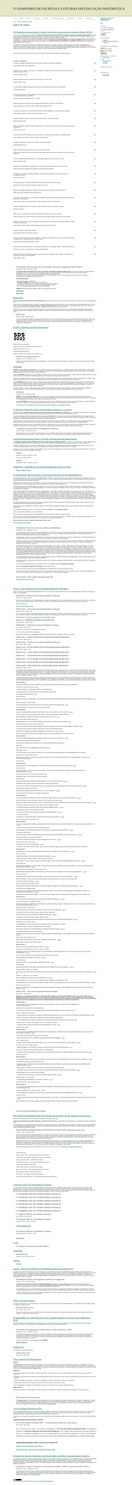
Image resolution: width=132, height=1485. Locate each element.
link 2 (51, 689)
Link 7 (58, 716)
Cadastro (37, 18)
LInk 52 (44, 957)
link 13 (78, 1070)
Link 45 (76, 919)
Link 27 (18, 825)
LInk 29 (80, 834)
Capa (14, 18)
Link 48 (18, 935)
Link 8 (69, 721)
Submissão (70, 18)
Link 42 (35, 905)
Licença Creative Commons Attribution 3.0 (43, 1481)
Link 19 (66, 781)
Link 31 (42, 844)
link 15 (50, 1079)
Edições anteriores (57, 18)
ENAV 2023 (18, 298)
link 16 (43, 1090)
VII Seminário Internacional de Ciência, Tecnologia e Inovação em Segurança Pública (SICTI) (52, 32)
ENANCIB (17, 1251)
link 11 (90, 1059)
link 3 (36, 694)
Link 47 (63, 929)
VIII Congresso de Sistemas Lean (27, 1359)
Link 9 (81, 726)
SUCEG (16, 1260)
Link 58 (23, 988)
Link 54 (72, 967)
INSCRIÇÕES (19, 293)
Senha (102, 30)
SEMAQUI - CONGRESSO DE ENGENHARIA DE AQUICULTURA (42, 467)
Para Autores (106, 75)
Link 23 (94, 802)
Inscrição (80, 18)
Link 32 (73, 851)
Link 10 (62, 731)
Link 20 (84, 786)
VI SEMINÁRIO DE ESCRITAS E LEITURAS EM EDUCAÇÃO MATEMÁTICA (47, 475)
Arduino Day (18, 1347)
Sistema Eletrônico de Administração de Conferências (107, 19)
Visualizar (105, 40)
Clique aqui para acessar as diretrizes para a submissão (35, 1449)
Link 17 (30, 771)
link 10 (90, 1052)
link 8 (79, 1042)
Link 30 (59, 839)
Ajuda (101, 23)
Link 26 (62, 816)
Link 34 (83, 861)
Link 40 (36, 892)
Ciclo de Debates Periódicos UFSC (27, 1408)
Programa (89, 18)
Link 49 (59, 939)
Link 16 (74, 765)
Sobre (21, 18)
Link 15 (29, 758)
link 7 (64, 1037)
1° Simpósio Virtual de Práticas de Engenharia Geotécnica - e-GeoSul (42, 409)
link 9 (71, 1047)
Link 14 (84, 752)
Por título (105, 63)
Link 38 (37, 881)
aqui (26, 53)
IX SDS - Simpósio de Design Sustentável (30, 327)
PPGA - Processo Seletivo (24, 1300)
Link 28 (71, 830)
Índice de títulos (27, 21)
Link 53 (52, 962)
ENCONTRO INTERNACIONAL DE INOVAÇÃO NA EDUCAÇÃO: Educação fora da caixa (52, 1116)
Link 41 (63, 899)
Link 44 (55, 914)
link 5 (59, 1024)
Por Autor (105, 61)
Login (101, 28)
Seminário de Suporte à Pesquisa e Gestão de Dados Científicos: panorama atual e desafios (51, 1456)
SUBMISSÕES (20, 291)
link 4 (76, 1020)
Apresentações (106, 57)
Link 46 (63, 924)
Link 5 (66, 704)
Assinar (105, 41)
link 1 (37, 687)
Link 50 (47, 946)
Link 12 (62, 743)
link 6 (33, 1033)
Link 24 (61, 807)
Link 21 (58, 790)
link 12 (29, 1065)
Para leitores (106, 74)
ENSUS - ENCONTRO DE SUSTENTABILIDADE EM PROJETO (40, 588)
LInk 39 (81, 886)
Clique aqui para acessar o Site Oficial (29, 1446)
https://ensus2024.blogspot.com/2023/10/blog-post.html (41, 617)
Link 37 (76, 876)
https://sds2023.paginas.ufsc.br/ (21, 351)
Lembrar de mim (106, 32)
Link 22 (79, 797)
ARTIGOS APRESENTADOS (23, 1226)
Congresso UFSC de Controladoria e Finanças (32, 1184)
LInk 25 (60, 812)
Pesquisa (46, 18)
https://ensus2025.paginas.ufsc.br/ (24, 606)
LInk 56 (50, 977)
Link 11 (66, 738)
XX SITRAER (61, 405)
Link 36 (85, 871)
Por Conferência (107, 60)
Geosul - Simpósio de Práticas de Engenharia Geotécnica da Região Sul (43, 1268)
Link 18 (45, 776)
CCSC (15, 1243)
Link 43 (64, 909)
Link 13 (48, 747)
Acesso (28, 18)
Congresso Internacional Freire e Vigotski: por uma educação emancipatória (45, 439)
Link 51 (27, 952)
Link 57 (93, 982)
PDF (95, 63)
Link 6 (71, 712)
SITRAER (17, 367)
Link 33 (53, 856)
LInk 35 (33, 867)
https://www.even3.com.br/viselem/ (22, 522)
